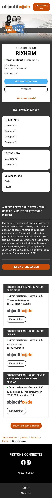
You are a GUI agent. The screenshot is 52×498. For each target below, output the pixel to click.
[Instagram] (29, 462)
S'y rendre (26, 89)
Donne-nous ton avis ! (26, 98)
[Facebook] (23, 462)
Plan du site (26, 493)
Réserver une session (26, 81)
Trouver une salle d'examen (26, 425)
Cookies (26, 488)
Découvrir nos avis (41, 7)
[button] (21, 59)
